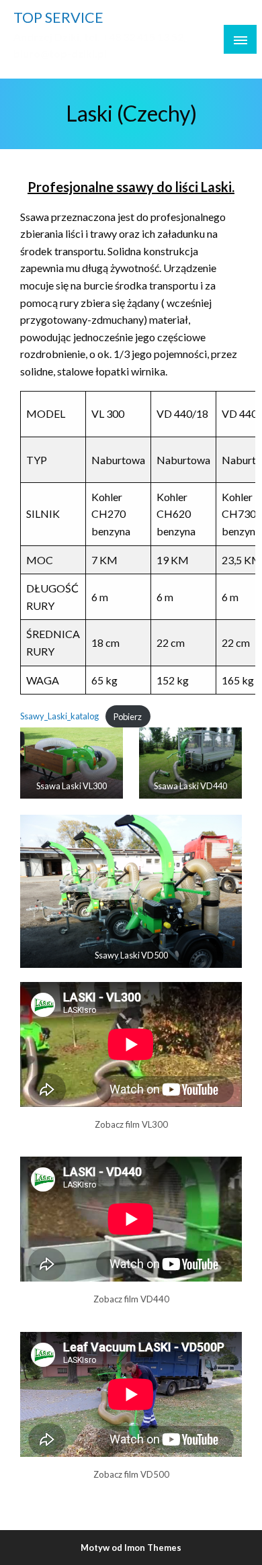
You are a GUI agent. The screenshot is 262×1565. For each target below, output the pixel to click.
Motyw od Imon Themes (131, 1547)
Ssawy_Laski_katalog (59, 716)
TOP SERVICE (58, 17)
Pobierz (128, 716)
